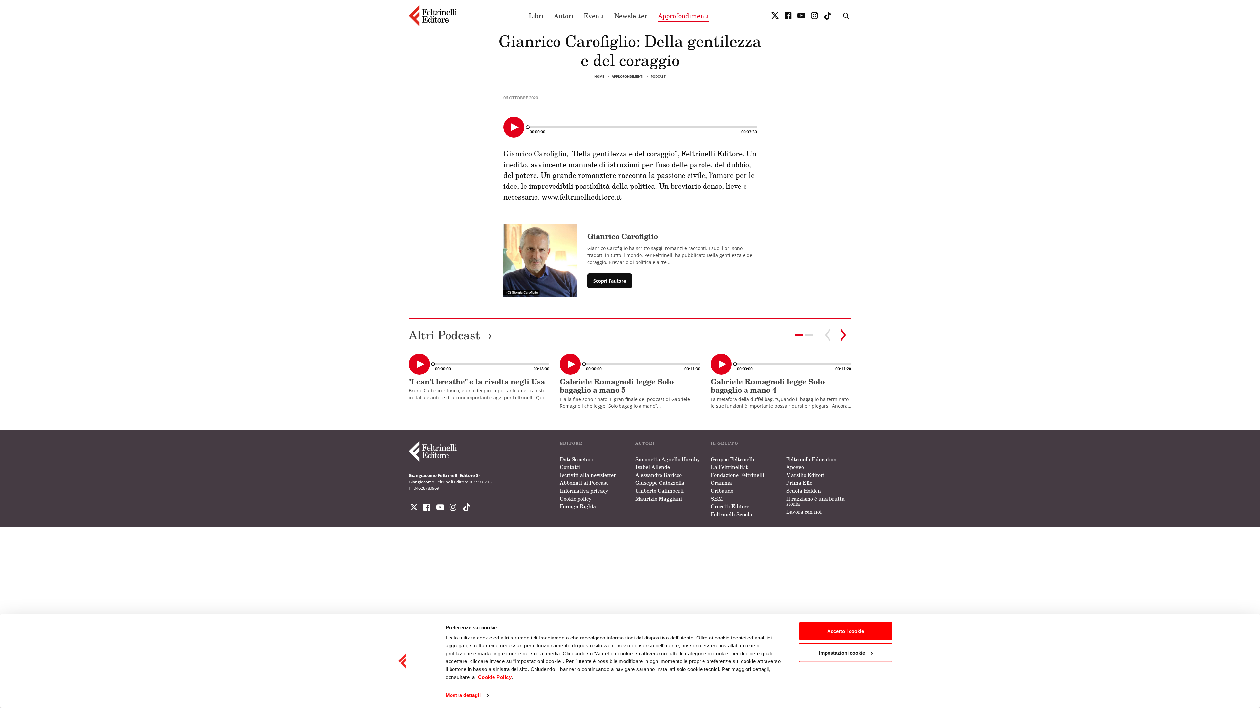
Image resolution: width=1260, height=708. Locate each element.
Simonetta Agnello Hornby (667, 459)
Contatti (570, 467)
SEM (717, 498)
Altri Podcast (450, 335)
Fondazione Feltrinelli (737, 475)
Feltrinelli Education (811, 459)
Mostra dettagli (463, 695)
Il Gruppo (724, 443)
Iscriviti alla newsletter (588, 475)
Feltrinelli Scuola (731, 514)
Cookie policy (576, 498)
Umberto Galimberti (659, 491)
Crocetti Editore (730, 506)
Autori (563, 16)
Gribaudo (722, 491)
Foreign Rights (578, 506)
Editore (571, 443)
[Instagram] (465, 507)
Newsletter (630, 16)
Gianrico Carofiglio (622, 236)
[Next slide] (843, 335)
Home (599, 76)
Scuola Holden (803, 491)
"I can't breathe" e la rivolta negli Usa (477, 381)
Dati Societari (576, 459)
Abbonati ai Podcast (584, 483)
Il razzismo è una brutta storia (815, 501)
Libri (536, 16)
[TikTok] (827, 15)
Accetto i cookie (845, 631)
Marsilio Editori (805, 475)
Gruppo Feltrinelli (732, 459)
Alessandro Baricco (658, 475)
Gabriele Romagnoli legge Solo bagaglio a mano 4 (768, 386)
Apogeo (795, 467)
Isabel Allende (652, 467)
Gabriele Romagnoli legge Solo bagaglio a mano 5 (617, 386)
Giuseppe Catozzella (659, 483)
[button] (809, 335)
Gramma (721, 483)
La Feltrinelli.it (729, 467)
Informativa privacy (584, 491)
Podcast (658, 76)
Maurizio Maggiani (658, 498)
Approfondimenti (683, 16)
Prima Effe (799, 483)
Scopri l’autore (609, 281)
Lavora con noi (804, 512)
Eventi (594, 16)
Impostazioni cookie (842, 652)
